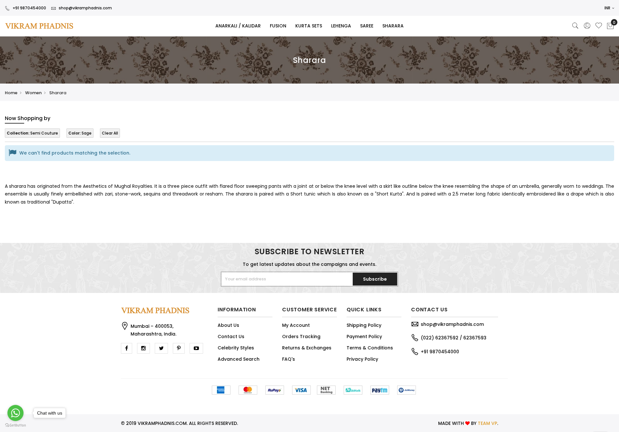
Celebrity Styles (236, 348)
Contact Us (231, 336)
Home (11, 93)
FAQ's (288, 359)
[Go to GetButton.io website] (15, 425)
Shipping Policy (364, 325)
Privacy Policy (362, 359)
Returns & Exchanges (306, 348)
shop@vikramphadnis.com (85, 8)
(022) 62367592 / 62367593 (453, 338)
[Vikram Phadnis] (51, 26)
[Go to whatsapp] (15, 413)
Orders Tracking (301, 336)
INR (607, 8)
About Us (228, 325)
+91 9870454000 (29, 8)
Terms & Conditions (370, 348)
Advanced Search (239, 359)
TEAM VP (487, 423)
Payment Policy (364, 336)
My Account (296, 325)
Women (33, 93)
